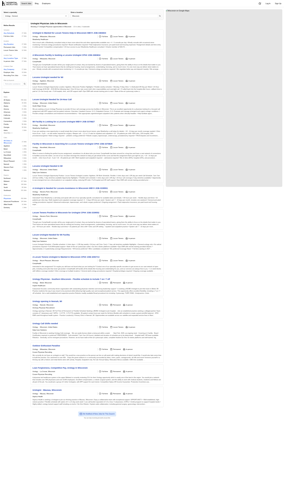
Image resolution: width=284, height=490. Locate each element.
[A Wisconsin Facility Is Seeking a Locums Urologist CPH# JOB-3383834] (97, 62)
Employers (46, 3)
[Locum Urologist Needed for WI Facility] (97, 241)
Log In (268, 3)
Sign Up (278, 3)
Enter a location (77, 12)
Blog (36, 3)
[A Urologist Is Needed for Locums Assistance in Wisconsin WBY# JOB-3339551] (97, 196)
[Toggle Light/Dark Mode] (260, 3)
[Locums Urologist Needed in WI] (97, 173)
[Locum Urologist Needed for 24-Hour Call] (97, 106)
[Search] (160, 16)
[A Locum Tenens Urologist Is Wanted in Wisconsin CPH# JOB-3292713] (97, 264)
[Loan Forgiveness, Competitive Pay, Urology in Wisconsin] (97, 375)
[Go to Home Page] (9, 3)
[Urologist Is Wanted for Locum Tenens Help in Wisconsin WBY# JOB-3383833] (97, 40)
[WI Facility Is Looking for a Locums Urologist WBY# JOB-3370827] (97, 128)
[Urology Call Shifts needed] (97, 330)
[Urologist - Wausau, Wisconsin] (97, 397)
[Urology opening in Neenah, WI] (97, 308)
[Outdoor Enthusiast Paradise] (97, 352)
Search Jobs (26, 3)
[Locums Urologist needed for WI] (97, 84)
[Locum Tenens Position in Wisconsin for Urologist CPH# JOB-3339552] (97, 219)
